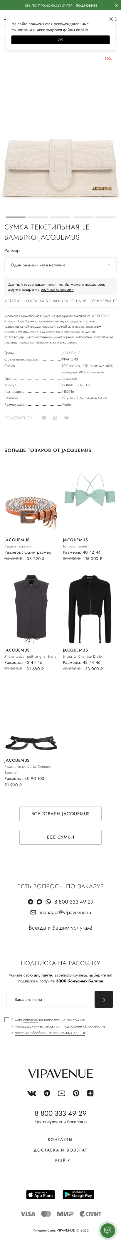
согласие (30, 1020)
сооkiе (82, 30)
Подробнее (87, 5)
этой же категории (57, 289)
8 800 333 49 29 (73, 901)
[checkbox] (54, 1026)
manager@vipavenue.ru (65, 912)
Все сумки (60, 837)
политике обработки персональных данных (49, 1032)
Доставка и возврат (60, 1150)
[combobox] (60, 264)
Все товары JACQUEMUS (60, 813)
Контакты (60, 1139)
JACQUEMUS (70, 353)
